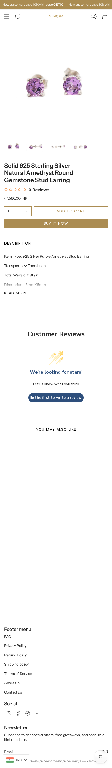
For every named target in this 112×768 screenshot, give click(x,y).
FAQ (7, 636)
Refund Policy (15, 655)
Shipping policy (16, 664)
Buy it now (56, 223)
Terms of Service (18, 673)
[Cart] (104, 16)
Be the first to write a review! (56, 397)
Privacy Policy (15, 645)
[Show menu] (7, 16)
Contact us (13, 692)
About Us (12, 682)
